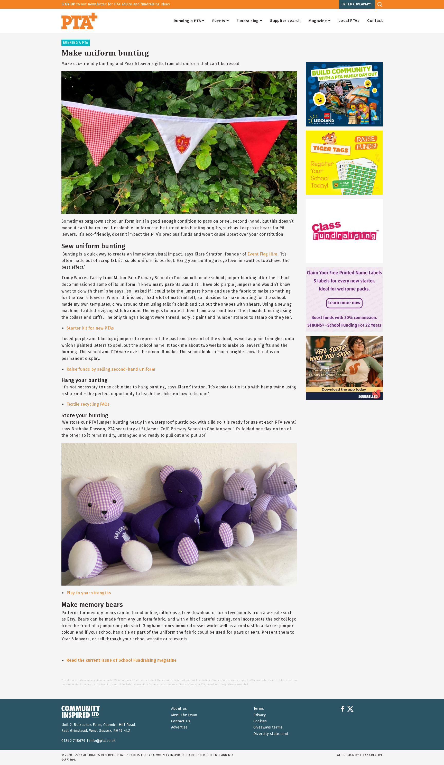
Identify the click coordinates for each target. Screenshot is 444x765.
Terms (258, 708)
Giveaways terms (268, 727)
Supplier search (285, 21)
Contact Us (180, 721)
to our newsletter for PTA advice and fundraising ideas (115, 4)
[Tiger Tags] (344, 163)
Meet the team (184, 715)
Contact (375, 21)
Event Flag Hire (262, 254)
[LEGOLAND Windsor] (344, 94)
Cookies (260, 721)
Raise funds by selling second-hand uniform (111, 369)
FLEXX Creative (371, 755)
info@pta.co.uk (102, 741)
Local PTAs (348, 21)
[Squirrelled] (344, 368)
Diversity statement (271, 734)
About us (179, 708)
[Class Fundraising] (344, 231)
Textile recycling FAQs (88, 404)
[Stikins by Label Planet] (344, 299)
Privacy (259, 715)
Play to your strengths (89, 592)
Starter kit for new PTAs (90, 328)
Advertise (179, 727)
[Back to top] (429, 750)
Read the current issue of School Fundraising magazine (122, 660)
